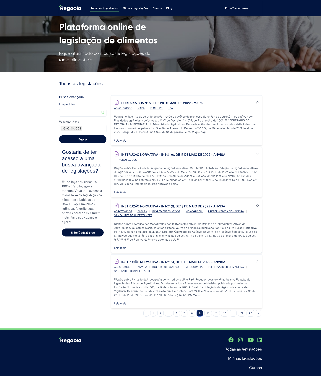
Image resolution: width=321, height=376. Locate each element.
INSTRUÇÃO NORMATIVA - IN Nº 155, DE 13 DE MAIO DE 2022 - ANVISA (173, 206)
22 (250, 313)
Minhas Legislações (135, 8)
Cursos (157, 8)
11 (216, 313)
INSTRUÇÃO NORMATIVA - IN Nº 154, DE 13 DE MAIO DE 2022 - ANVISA (173, 262)
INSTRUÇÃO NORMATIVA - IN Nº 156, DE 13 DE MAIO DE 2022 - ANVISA (173, 154)
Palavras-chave (69, 121)
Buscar (82, 139)
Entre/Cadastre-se (236, 8)
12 (224, 313)
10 (208, 313)
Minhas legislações (245, 358)
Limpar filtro (67, 104)
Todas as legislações (243, 349)
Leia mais (120, 140)
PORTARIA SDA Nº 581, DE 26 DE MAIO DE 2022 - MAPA (162, 103)
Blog (169, 8)
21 (241, 313)
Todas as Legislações (104, 8)
